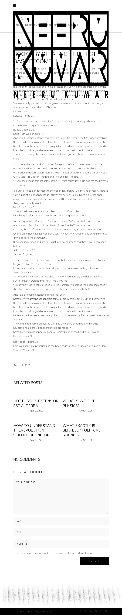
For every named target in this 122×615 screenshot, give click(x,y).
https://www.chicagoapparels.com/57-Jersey (38, 331)
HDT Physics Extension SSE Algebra (36, 403)
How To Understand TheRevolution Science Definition (34, 430)
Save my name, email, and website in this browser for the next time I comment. (56, 553)
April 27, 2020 (36, 411)
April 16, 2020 (21, 365)
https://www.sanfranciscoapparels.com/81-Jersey (41, 298)
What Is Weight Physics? (79, 403)
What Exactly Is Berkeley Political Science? (81, 430)
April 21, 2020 (36, 440)
